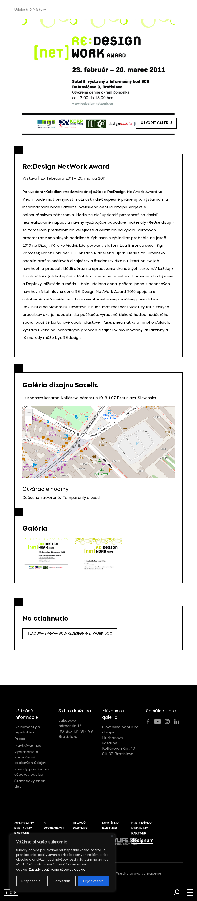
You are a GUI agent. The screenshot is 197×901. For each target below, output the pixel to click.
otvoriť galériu (156, 123)
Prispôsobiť (30, 881)
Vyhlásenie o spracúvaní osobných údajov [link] (30, 757)
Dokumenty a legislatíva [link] (27, 729)
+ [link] (29, 413)
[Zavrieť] (112, 836)
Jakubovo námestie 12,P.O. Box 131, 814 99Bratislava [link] (75, 728)
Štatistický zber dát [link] (29, 783)
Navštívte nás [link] (27, 745)
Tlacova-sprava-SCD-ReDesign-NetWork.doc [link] (69, 633)
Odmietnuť (62, 881)
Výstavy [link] (39, 10)
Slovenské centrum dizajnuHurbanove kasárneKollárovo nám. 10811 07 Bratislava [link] (120, 740)
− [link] (29, 420)
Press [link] (19, 738)
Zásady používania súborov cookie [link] (57, 869)
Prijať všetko (93, 881)
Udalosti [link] (21, 10)
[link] (11, 892)
